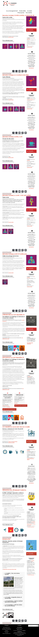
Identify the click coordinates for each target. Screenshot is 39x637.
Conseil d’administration (6, 628)
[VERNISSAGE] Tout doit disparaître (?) (13, 314)
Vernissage (29, 376)
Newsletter (29, 12)
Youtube (6, 632)
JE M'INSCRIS (32, 504)
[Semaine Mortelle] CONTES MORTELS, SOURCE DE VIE (18, 15)
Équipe (6, 630)
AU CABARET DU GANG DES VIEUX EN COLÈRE (16, 427)
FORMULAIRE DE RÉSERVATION (10, 409)
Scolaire (29, 11)
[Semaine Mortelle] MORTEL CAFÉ (12, 136)
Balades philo (6, 539)
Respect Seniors (15, 441)
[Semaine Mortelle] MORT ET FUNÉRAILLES (14, 254)
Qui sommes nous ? (6, 627)
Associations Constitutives (6, 629)
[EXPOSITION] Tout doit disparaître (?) (13, 357)
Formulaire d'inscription (31, 441)
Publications (6, 631)
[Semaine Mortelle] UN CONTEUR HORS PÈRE (15, 75)
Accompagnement (12, 11)
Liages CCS (10, 441)
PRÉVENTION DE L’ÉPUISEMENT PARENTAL (14, 490)
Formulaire (8, 406)
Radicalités (22, 11)
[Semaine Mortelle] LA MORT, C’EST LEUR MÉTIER (16, 195)
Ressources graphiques (6, 633)
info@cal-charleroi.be (5, 405)
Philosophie (21, 12)
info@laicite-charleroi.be (30, 99)
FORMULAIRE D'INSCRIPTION (31, 30)
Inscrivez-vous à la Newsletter (7, 73)
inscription (32, 560)
